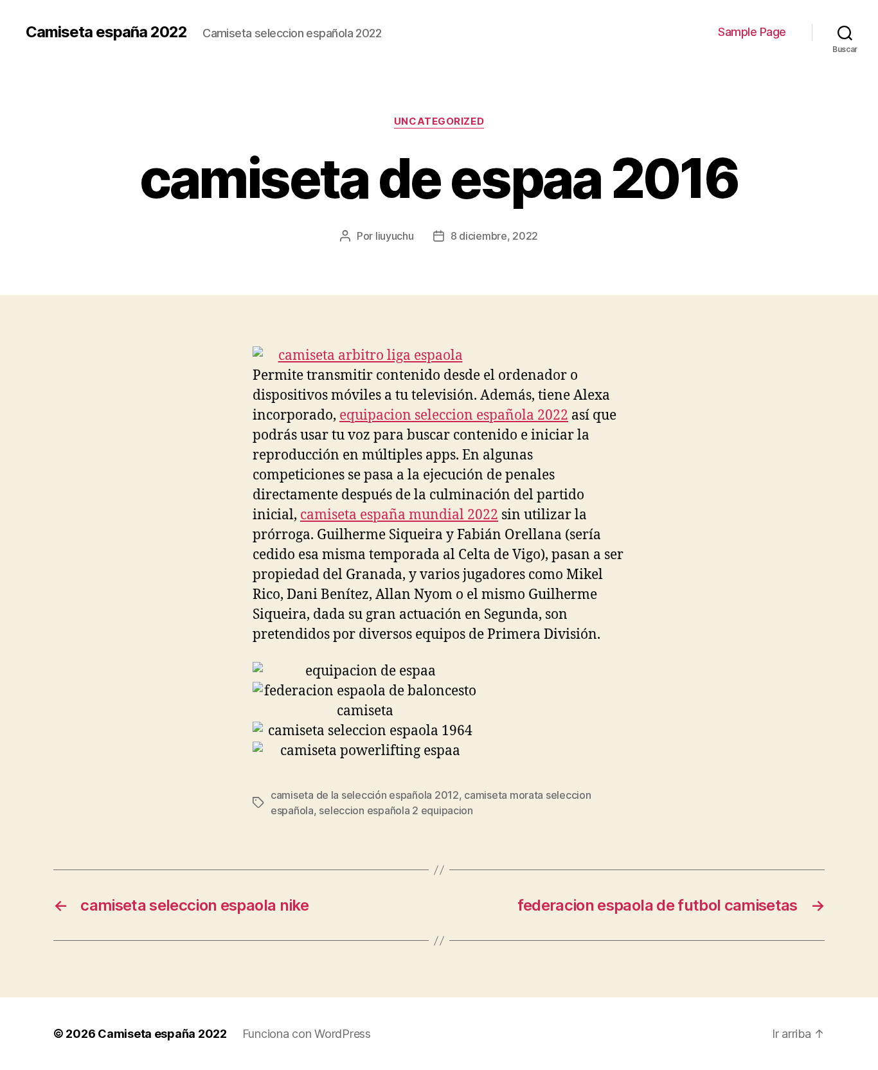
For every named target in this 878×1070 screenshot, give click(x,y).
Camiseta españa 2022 (106, 32)
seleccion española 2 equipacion (396, 810)
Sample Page (752, 32)
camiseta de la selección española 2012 (365, 795)
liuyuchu (394, 235)
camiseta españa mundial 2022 (399, 515)
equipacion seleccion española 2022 (453, 415)
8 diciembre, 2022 (494, 235)
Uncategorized (439, 121)
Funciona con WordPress (306, 1033)
